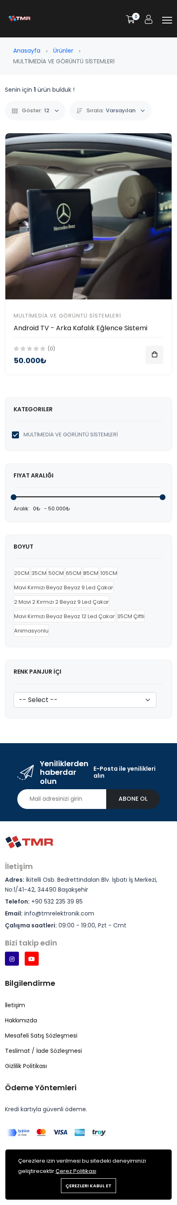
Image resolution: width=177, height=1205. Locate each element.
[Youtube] (32, 959)
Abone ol (133, 799)
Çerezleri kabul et (88, 1185)
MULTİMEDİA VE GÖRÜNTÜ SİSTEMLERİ (67, 316)
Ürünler (63, 50)
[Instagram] (12, 959)
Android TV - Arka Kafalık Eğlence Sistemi (80, 328)
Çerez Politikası (76, 1171)
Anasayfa (26, 50)
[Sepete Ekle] (154, 355)
